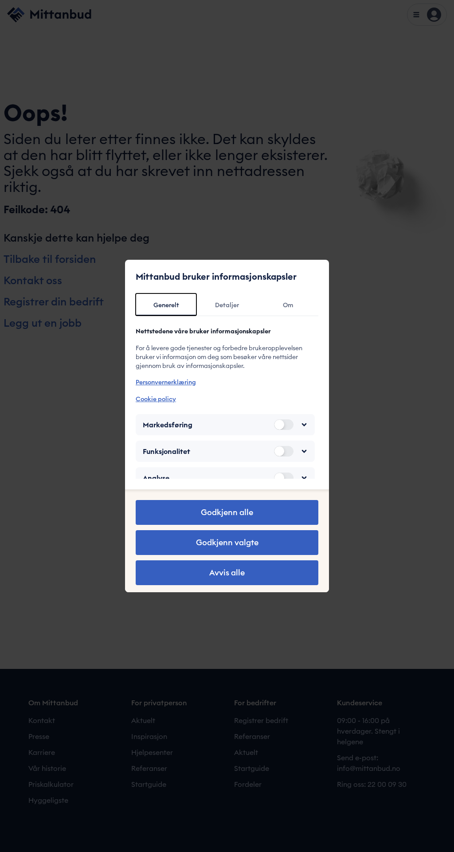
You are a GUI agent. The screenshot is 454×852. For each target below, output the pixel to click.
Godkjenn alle (227, 512)
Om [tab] (288, 305)
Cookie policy (156, 399)
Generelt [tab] (166, 305)
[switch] (284, 424)
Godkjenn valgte (227, 542)
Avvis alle (227, 572)
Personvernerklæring (166, 382)
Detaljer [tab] (227, 305)
